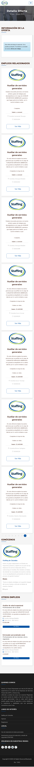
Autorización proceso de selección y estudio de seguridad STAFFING (14, 736)
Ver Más (18, 126)
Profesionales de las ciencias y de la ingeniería (15, 638)
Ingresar (3, 718)
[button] (31, 2)
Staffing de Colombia (10, 561)
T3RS (18, 762)
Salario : (14, 112)
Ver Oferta (16, 626)
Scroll (31, 763)
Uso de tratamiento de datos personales (12, 732)
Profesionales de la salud (11, 607)
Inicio (12, 14)
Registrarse (4, 722)
